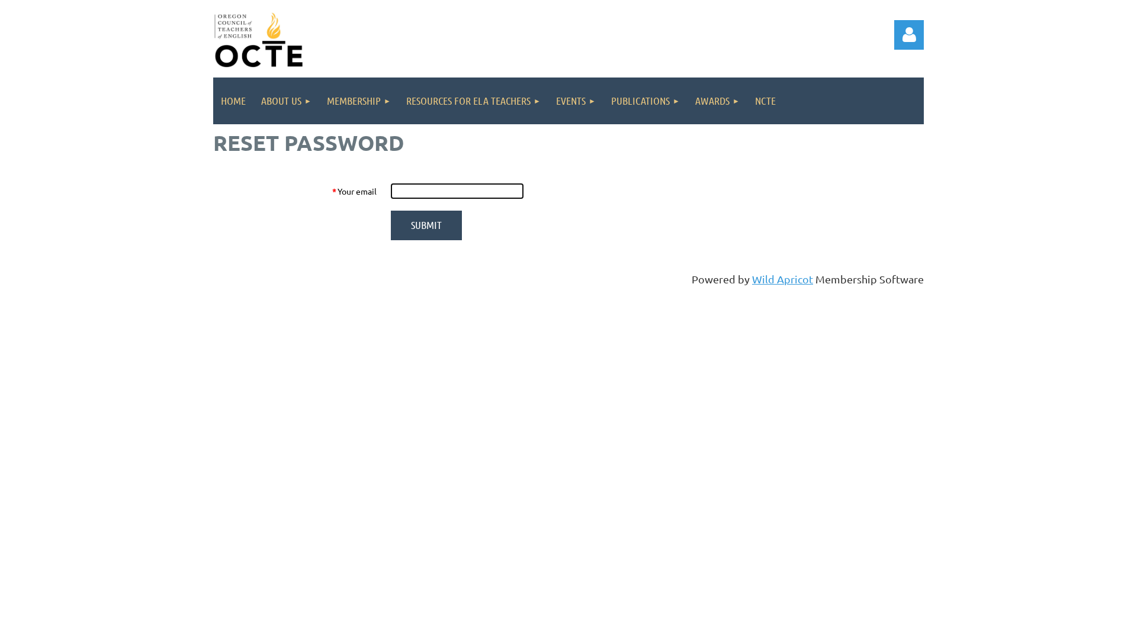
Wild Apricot (782, 279)
